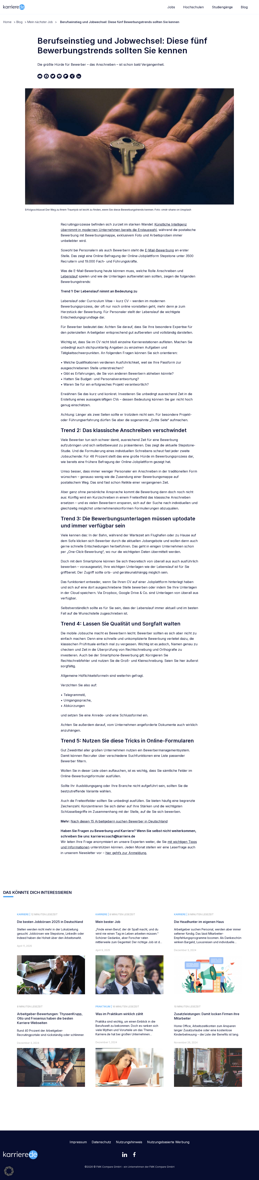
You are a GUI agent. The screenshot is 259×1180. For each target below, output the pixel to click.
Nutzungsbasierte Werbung (168, 1142)
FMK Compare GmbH (161, 1166)
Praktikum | (104, 1006)
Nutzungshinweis (129, 1142)
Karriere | (23, 914)
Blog (244, 7)
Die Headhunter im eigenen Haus (199, 922)
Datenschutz (101, 1142)
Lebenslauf (69, 276)
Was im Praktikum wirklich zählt (119, 1014)
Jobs (171, 7)
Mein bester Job (108, 922)
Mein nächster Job (40, 22)
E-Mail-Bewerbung (159, 250)
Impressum (78, 1142)
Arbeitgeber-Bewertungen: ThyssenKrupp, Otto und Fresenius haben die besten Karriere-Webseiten (50, 1018)
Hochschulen (193, 7)
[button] (9, 1171)
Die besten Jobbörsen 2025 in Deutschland (50, 922)
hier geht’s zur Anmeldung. (126, 853)
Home (7, 22)
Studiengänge (222, 7)
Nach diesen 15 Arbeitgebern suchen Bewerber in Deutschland (119, 821)
